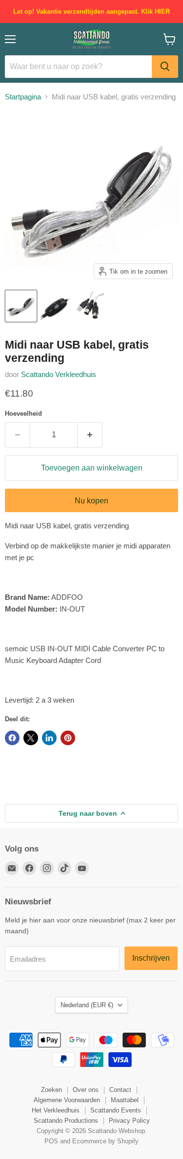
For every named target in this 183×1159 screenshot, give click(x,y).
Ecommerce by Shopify (105, 1141)
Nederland (87, 1005)
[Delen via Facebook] (12, 738)
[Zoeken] (165, 66)
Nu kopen (91, 501)
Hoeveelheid (23, 413)
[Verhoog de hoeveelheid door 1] (90, 435)
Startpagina (23, 97)
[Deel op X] (30, 738)
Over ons (86, 1089)
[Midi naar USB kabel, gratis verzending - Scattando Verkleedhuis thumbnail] (21, 306)
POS (51, 1141)
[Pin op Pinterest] (68, 738)
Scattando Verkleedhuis (58, 374)
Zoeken (51, 1089)
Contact (120, 1089)
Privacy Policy (129, 1120)
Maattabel (125, 1100)
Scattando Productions (66, 1120)
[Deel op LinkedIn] (49, 738)
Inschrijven (151, 958)
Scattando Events (115, 1110)
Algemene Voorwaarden (67, 1100)
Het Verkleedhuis (56, 1110)
